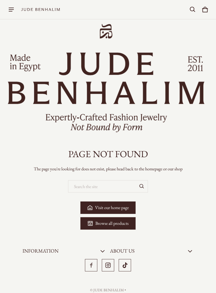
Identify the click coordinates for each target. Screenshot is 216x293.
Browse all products (112, 223)
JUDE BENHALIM (108, 289)
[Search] (142, 186)
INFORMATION (40, 251)
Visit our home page (112, 207)
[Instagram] (108, 265)
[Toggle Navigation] (11, 9)
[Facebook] (91, 265)
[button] (192, 9)
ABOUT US (122, 251)
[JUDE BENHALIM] (40, 10)
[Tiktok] (125, 265)
